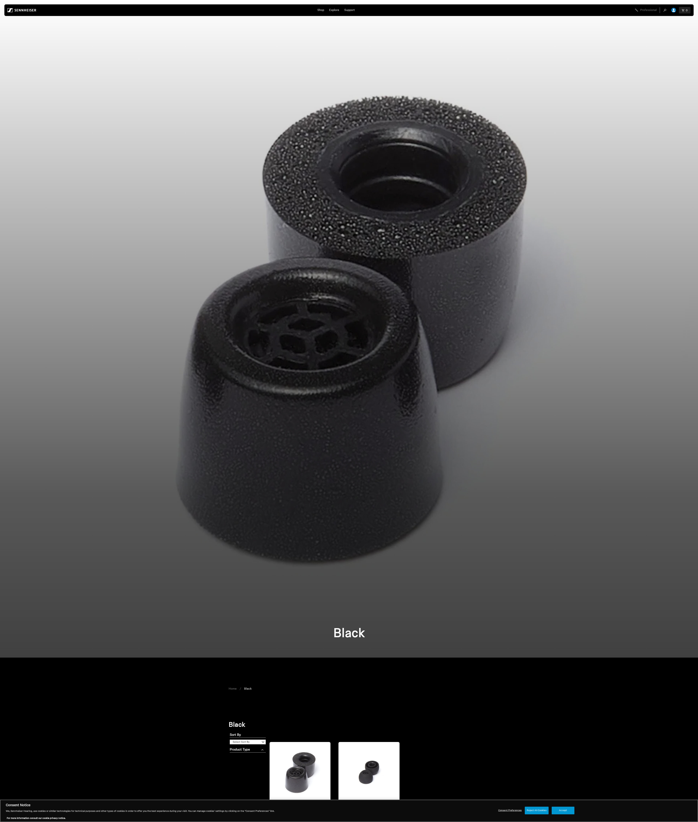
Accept (563, 810)
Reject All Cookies (536, 810)
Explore (334, 10)
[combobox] (665, 10)
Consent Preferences (510, 810)
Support (349, 10)
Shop (320, 10)
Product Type (240, 749)
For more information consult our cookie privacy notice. (36, 818)
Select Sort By (241, 742)
